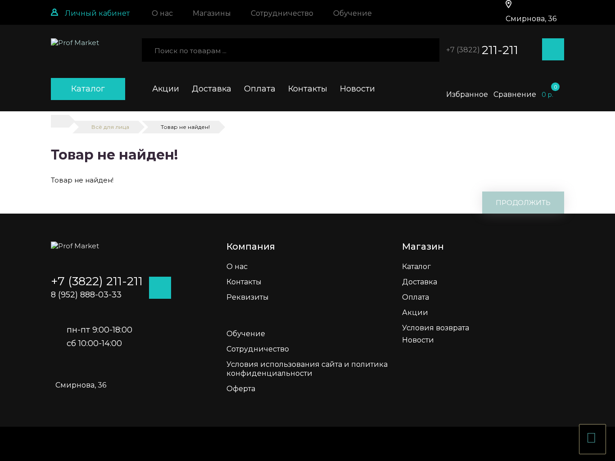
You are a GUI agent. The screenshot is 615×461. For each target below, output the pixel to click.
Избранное (467, 94)
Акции (165, 88)
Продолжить (523, 202)
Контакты (307, 88)
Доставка (211, 88)
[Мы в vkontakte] (606, 144)
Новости (357, 88)
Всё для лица (110, 126)
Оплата (260, 88)
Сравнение (514, 94)
